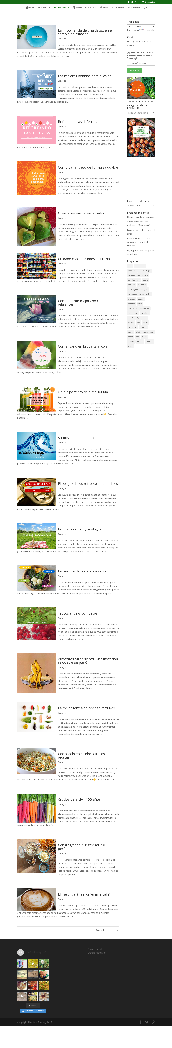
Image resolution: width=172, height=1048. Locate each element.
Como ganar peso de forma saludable (88, 167)
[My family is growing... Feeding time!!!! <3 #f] (22, 996)
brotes (145, 275)
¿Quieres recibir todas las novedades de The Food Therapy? (141, 55)
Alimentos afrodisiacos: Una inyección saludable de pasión (88, 660)
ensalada (131, 299)
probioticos (132, 327)
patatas (131, 322)
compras (131, 285)
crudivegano (133, 289)
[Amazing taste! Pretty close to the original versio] (22, 963)
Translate (149, 29)
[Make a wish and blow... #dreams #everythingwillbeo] (44, 963)
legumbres (145, 313)
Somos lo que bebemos (76, 437)
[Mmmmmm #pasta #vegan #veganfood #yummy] (44, 985)
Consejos (62, 38)
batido (141, 270)
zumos (130, 346)
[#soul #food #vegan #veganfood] (33, 996)
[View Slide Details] (141, 88)
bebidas (131, 275)
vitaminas (149, 341)
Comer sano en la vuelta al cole (83, 346)
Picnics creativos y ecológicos (81, 529)
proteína (143, 327)
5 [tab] (142, 101)
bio (138, 275)
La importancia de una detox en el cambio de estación (85, 32)
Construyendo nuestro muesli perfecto (81, 847)
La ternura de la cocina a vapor (82, 571)
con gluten (142, 285)
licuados (131, 318)
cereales (131, 280)
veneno (131, 341)
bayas (148, 270)
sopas (130, 337)
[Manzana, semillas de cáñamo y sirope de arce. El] (44, 996)
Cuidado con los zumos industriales (86, 258)
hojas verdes (133, 313)
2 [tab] (133, 101)
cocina (145, 280)
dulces (148, 294)
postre (145, 322)
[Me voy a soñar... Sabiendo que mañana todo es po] (33, 974)
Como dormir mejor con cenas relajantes (82, 302)
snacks (145, 332)
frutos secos (133, 308)
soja (152, 332)
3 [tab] (136, 101)
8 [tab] (152, 101)
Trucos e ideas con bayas (78, 613)
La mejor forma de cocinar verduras (86, 708)
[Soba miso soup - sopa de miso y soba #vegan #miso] (22, 985)
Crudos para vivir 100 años (79, 799)
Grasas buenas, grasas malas (81, 213)
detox (141, 294)
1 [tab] (130, 101)
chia (138, 280)
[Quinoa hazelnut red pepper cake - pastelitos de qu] (44, 974)
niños (145, 318)
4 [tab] (139, 101)
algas (130, 266)
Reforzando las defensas (77, 121)
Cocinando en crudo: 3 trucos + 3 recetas (84, 755)
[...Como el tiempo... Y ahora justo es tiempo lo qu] (22, 974)
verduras (140, 341)
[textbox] (141, 113)
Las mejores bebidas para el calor (84, 75)
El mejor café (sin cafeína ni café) (84, 894)
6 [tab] (145, 101)
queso (130, 332)
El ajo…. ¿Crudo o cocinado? (140, 216)
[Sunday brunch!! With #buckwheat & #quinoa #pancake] (33, 985)
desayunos (132, 294)
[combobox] (141, 112)
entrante (141, 299)
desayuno (144, 289)
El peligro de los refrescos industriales (88, 483)
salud (138, 332)
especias (131, 304)
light (139, 318)
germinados (145, 308)
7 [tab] (148, 101)
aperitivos (132, 270)
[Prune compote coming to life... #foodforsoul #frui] (33, 963)
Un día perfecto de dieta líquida (83, 392)
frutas (140, 304)
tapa (137, 337)
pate (138, 322)
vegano (144, 337)
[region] (141, 88)
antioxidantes (140, 266)
